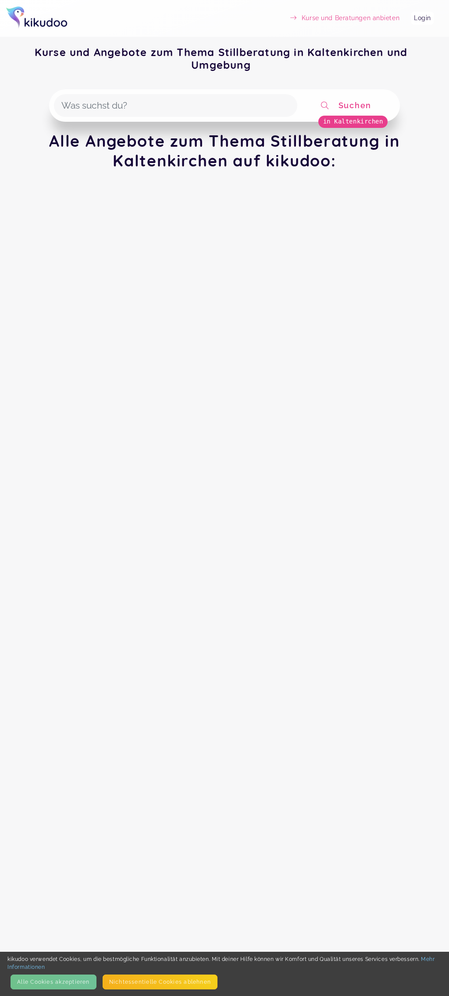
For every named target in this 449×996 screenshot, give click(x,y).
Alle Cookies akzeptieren (53, 981)
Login (422, 17)
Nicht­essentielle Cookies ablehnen (160, 981)
